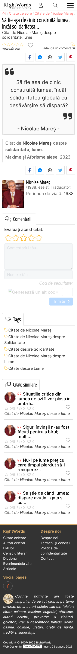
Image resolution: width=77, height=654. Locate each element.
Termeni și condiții (55, 543)
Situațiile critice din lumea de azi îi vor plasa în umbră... (44, 398)
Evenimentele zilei (17, 563)
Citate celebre (14, 538)
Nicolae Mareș (38, 128)
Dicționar (10, 558)
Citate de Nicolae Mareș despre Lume (34, 359)
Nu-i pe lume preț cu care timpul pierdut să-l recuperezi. (41, 465)
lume (65, 413)
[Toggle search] (55, 5)
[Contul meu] (40, 5)
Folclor (8, 548)
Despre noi (49, 538)
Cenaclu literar (15, 553)
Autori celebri (14, 543)
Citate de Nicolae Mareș (30, 330)
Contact (47, 558)
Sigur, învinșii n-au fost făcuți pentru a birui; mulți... (43, 432)
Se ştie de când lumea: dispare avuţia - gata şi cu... (43, 497)
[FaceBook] (8, 585)
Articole (9, 569)
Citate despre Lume (26, 368)
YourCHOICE (32, 646)
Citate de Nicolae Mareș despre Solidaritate (34, 340)
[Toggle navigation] (69, 5)
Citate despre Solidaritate (31, 349)
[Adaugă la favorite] (30, 45)
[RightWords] (4, 13)
